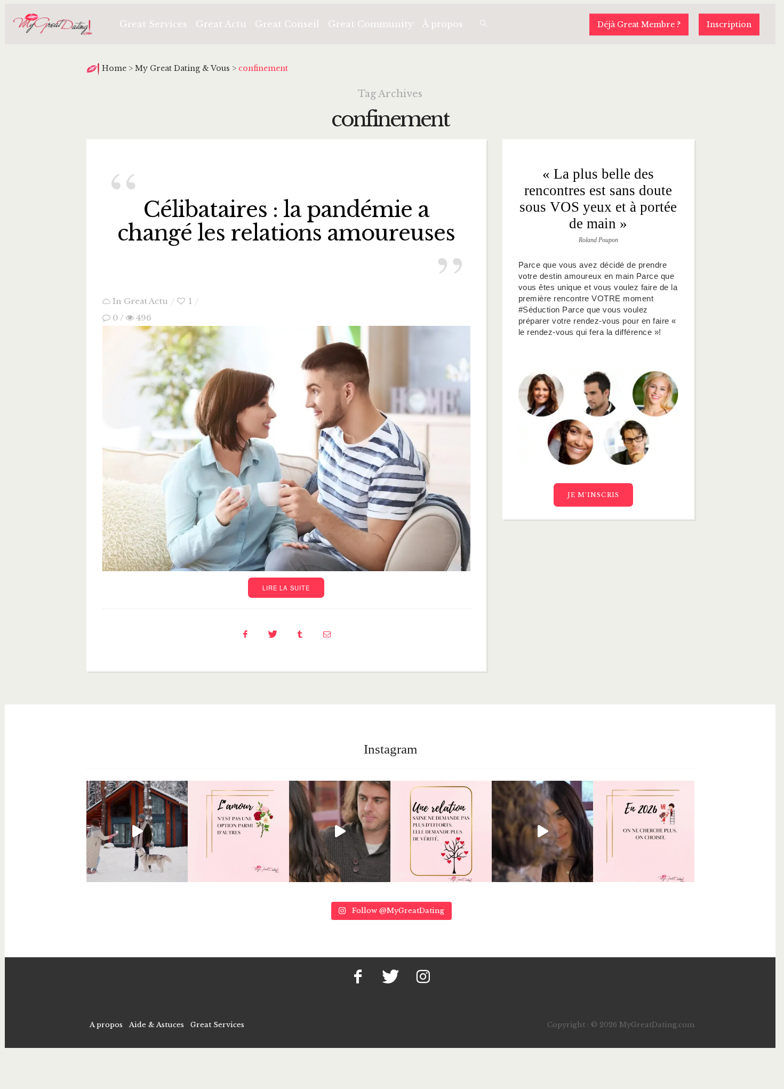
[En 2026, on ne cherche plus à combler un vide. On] (643, 831)
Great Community (370, 24)
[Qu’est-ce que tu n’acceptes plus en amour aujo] (542, 831)
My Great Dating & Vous (182, 68)
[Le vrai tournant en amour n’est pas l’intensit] (441, 831)
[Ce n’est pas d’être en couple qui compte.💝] (238, 831)
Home (115, 68)
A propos (106, 1024)
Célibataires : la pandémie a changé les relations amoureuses (286, 221)
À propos (442, 24)
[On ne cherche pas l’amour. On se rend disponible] (339, 831)
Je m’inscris (593, 495)
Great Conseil (287, 24)
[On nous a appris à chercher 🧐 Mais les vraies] (137, 831)
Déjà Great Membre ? (639, 24)
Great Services (153, 24)
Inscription (729, 24)
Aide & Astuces (156, 1024)
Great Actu (221, 24)
